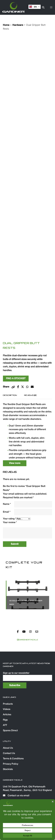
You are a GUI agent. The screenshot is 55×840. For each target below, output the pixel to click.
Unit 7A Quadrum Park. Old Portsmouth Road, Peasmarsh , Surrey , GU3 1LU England (27, 788)
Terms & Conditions (13, 759)
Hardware (17, 25)
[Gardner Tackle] (13, 7)
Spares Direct (10, 731)
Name (7, 504)
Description (10, 395)
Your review (10, 522)
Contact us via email (18, 796)
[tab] (10, 395)
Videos (6, 709)
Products (8, 704)
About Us (8, 748)
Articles (7, 715)
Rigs (5, 720)
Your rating (9, 519)
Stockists (8, 769)
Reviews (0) (30, 395)
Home (6, 25)
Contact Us (9, 753)
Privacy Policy (10, 764)
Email (6, 512)
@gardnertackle (27, 640)
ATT (5, 725)
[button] (51, 7)
